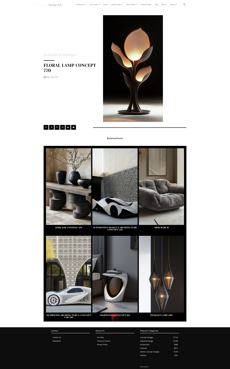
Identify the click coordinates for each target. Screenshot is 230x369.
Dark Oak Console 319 (68, 227)
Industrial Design (60, 55)
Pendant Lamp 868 (161, 315)
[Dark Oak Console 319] (68, 186)
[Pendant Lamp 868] (161, 274)
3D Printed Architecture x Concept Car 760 (68, 316)
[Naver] (73, 127)
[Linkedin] (68, 127)
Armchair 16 (161, 227)
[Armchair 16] (161, 186)
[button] (184, 4)
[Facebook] (46, 127)
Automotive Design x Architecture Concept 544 (115, 228)
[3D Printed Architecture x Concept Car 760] (68, 274)
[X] (51, 127)
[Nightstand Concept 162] (115, 274)
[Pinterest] (57, 127)
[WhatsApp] (62, 127)
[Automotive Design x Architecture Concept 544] (115, 186)
